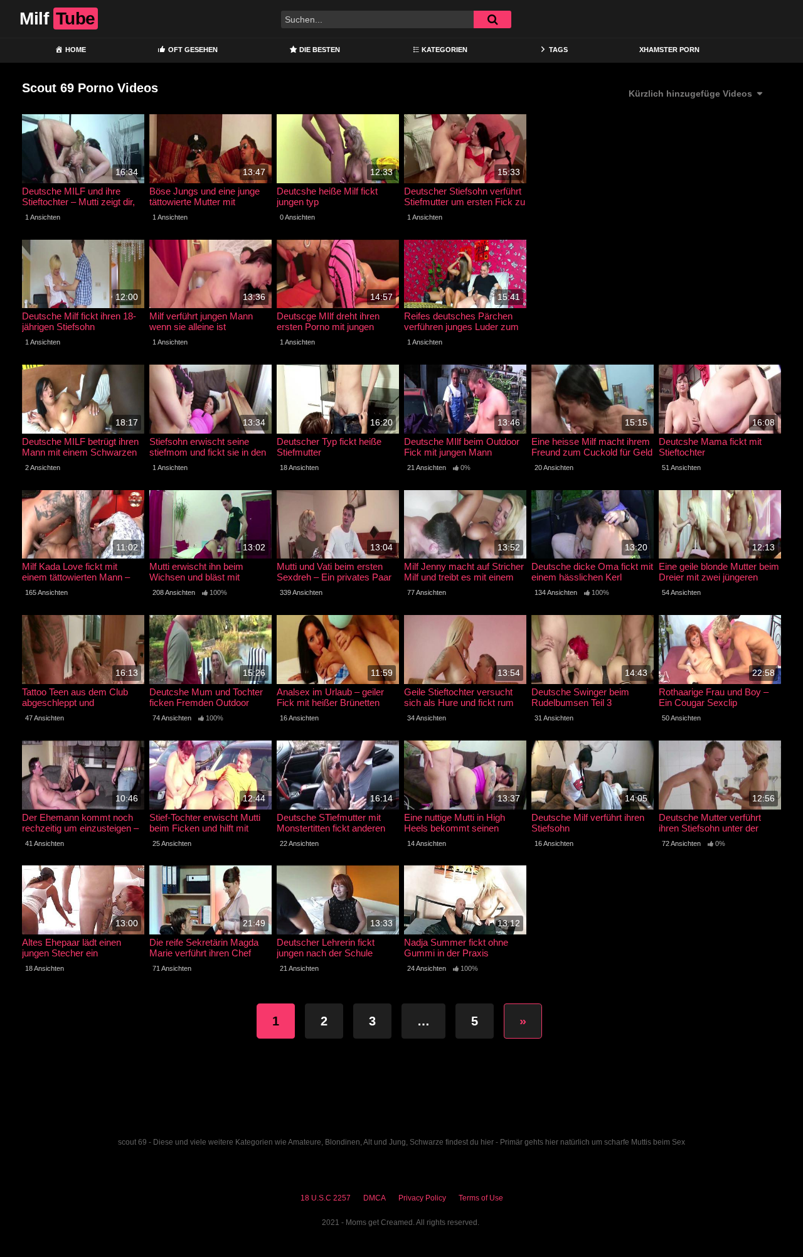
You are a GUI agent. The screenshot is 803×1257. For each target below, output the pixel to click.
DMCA (374, 1198)
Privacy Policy (422, 1198)
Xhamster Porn (669, 49)
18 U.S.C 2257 (325, 1198)
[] (492, 19)
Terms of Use (481, 1198)
